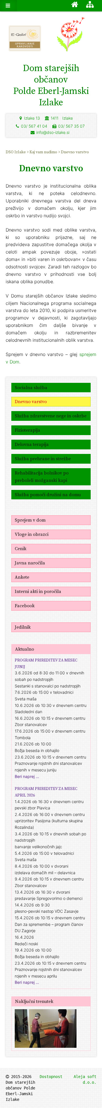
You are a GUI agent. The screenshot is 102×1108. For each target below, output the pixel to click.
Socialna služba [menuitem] (31, 387)
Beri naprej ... (27, 776)
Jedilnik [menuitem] (23, 627)
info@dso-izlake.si (52, 132)
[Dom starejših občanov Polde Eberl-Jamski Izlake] (76, 37)
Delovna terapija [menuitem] (32, 444)
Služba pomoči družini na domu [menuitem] (48, 494)
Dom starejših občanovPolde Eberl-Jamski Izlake (51, 85)
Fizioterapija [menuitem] (27, 430)
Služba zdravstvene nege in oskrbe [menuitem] (50, 416)
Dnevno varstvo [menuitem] (75, 152)
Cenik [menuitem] (20, 548)
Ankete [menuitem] (22, 577)
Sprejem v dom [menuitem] (30, 520)
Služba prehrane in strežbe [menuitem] (43, 458)
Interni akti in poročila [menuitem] (38, 591)
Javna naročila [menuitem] (30, 563)
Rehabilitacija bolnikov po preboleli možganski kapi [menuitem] (42, 476)
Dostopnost (51, 1076)
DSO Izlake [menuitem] (16, 152)
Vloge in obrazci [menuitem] (31, 534)
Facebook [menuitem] (25, 605)
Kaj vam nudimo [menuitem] (43, 152)
